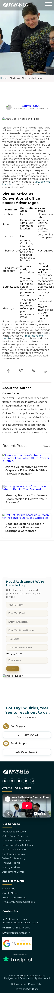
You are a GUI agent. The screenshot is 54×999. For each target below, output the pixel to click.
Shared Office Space (14, 849)
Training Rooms (11, 862)
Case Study (8, 888)
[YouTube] (19, 781)
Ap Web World (42, 978)
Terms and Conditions (27, 989)
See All (47, 446)
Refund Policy (18, 984)
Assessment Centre (13, 871)
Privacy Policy (35, 984)
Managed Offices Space (16, 840)
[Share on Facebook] (8, 371)
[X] (12, 781)
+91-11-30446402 (27, 734)
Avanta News (9, 893)
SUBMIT (13, 668)
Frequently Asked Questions (18, 901)
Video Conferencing (13, 858)
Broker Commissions (14, 897)
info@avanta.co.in (26, 752)
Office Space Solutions (15, 836)
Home (3, 78)
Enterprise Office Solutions (17, 845)
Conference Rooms (13, 854)
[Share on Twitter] (21, 371)
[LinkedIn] (25, 781)
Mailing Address (11, 867)
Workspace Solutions (14, 831)
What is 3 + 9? (14, 654)
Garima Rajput (30, 105)
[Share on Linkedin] (33, 371)
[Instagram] (32, 781)
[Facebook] (5, 781)
